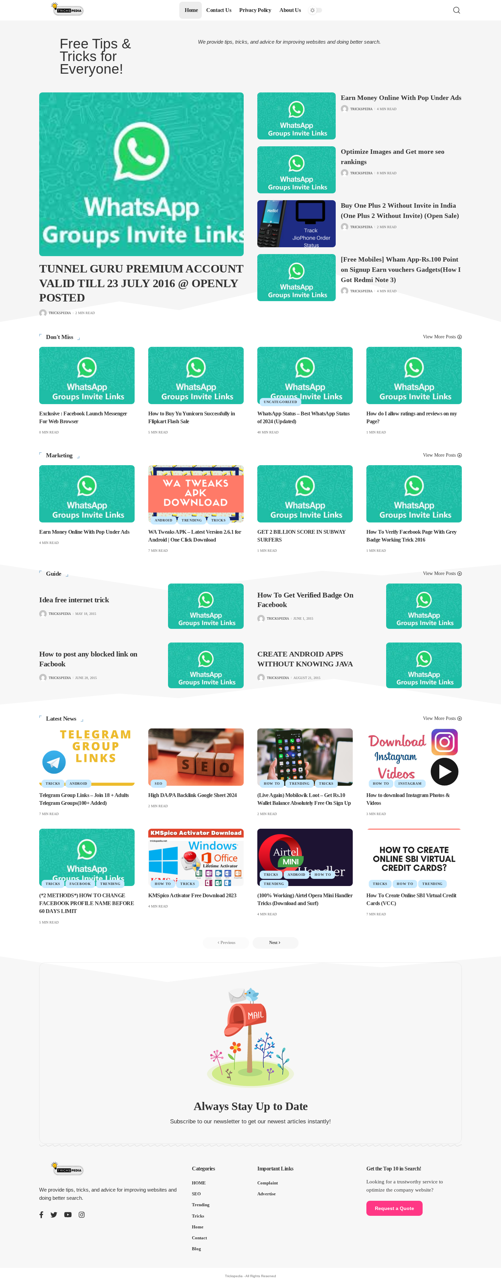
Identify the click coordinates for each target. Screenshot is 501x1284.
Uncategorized (280, 402)
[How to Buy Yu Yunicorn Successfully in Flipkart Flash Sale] (196, 375)
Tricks (218, 520)
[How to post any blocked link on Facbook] (206, 665)
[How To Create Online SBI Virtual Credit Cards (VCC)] (414, 857)
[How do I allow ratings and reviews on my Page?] (414, 375)
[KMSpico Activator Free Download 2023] (196, 857)
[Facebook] (41, 1215)
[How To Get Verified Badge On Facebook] (424, 606)
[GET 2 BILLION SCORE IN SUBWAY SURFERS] (305, 493)
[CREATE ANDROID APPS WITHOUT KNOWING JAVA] (424, 665)
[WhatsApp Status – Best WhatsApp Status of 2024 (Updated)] (305, 375)
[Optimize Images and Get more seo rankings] (296, 169)
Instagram (409, 783)
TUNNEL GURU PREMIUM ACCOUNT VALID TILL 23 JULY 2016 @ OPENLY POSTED (141, 283)
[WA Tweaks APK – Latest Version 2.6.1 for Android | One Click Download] (196, 493)
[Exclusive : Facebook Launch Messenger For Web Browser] (87, 375)
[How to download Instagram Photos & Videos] (414, 757)
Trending (192, 520)
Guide (53, 574)
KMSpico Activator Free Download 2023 (192, 895)
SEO (159, 783)
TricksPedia (60, 313)
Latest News (61, 718)
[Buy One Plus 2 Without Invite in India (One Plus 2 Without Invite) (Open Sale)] (296, 223)
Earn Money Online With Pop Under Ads (401, 97)
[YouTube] (68, 1215)
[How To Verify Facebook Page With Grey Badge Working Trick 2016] (414, 493)
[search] (456, 10)
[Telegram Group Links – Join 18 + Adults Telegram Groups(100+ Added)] (87, 757)
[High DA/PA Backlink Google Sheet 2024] (196, 757)
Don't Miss (59, 337)
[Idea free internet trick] (206, 606)
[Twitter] (54, 1215)
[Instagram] (81, 1215)
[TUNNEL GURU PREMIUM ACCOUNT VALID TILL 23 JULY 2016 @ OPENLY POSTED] (141, 174)
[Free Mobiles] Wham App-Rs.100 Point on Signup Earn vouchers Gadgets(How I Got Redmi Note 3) (401, 269)
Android (163, 520)
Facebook (80, 884)
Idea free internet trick (74, 599)
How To (272, 783)
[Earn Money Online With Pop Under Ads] (296, 115)
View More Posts (439, 337)
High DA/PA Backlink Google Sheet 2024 (192, 795)
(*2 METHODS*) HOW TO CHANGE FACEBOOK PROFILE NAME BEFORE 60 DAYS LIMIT (86, 903)
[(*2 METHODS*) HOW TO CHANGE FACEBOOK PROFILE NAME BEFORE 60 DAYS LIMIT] (87, 857)
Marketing (59, 455)
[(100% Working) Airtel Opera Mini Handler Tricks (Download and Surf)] (305, 857)
